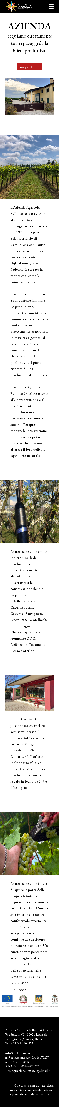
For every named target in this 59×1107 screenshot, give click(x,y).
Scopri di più (30, 67)
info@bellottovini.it (19, 1053)
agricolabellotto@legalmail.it (31, 1071)
